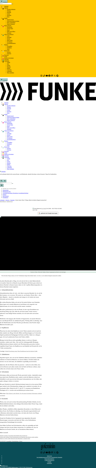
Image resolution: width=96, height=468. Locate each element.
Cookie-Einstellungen (49, 460)
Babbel (8, 68)
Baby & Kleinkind (11, 22)
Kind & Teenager (11, 24)
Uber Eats (9, 69)
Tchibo (8, 62)
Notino (8, 65)
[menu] (2, 185)
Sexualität (9, 37)
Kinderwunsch (10, 19)
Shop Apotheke (10, 72)
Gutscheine (6, 61)
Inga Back (43, 208)
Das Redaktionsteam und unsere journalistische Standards (49, 457)
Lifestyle (6, 8)
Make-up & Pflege (11, 31)
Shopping (9, 33)
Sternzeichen (6, 190)
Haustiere (9, 15)
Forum (5, 56)
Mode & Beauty (7, 25)
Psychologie (9, 41)
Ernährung (9, 47)
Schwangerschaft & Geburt (13, 21)
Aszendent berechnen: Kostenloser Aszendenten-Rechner (15, 193)
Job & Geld (6, 50)
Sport (8, 49)
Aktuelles (6, 6)
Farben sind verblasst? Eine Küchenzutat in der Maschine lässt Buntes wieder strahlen (19, 437)
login (0, 177)
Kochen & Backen (11, 9)
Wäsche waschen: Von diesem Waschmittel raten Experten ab (13, 435)
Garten (8, 13)
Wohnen (9, 11)
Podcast (4, 194)
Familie (5, 18)
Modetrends (9, 27)
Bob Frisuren (6, 196)
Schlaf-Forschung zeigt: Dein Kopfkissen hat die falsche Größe (21, 351)
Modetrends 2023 (7, 191)
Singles (8, 38)
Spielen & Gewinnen (9, 58)
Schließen (5, 2)
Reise (8, 16)
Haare (8, 30)
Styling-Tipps (10, 28)
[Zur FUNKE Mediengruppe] (48, 100)
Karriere (9, 52)
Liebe (8, 36)
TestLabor (6, 59)
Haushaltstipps (15, 441)
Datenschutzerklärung (49, 459)
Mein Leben (9, 40)
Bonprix (9, 66)
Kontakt (49, 461)
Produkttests (5, 197)
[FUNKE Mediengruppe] (4, 466)
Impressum (49, 456)
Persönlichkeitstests (11, 43)
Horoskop (6, 55)
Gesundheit (9, 46)
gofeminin (2, 200)
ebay (8, 64)
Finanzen (9, 53)
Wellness (6, 44)
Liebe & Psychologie (8, 34)
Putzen (20, 441)
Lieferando (9, 71)
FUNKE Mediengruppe (12, 467)
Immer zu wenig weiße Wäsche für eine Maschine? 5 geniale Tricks (15, 438)
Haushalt (9, 12)
